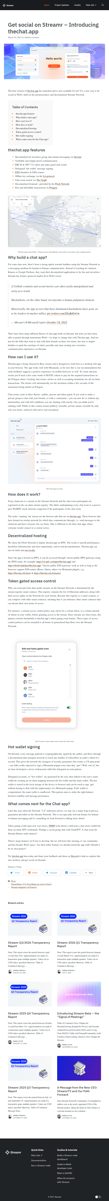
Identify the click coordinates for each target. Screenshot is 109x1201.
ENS (17, 172)
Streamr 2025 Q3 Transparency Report (28, 1089)
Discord (74, 856)
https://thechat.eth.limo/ (19, 573)
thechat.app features (25, 113)
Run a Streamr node (40, 1165)
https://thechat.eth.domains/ (47, 573)
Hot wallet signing (24, 135)
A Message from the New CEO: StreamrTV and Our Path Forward (77, 1091)
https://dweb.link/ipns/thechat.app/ (24, 565)
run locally (30, 550)
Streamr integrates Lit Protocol (24, 887)
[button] (102, 5)
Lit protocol (48, 176)
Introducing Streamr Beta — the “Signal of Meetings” (78, 1015)
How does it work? (24, 124)
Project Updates (62, 5)
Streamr (77, 156)
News (46, 5)
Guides (77, 5)
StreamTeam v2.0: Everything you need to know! (31, 884)
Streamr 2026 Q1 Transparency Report (78, 944)
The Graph (41, 180)
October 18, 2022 (57, 322)
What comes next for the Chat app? (32, 139)
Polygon (53, 187)
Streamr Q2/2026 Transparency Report (29, 944)
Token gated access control (28, 131)
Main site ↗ (91, 5)
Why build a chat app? (26, 117)
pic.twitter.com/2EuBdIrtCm (63, 313)
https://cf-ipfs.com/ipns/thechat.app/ (54, 561)
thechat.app (32, 90)
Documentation (38, 1160)
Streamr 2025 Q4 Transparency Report (28, 1015)
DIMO (52, 825)
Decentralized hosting (26, 128)
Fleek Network (62, 183)
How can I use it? (24, 120)
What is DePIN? (64, 1173)
